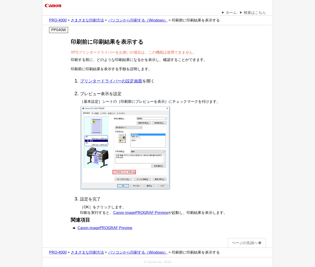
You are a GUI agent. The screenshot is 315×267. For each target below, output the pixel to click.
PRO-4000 (58, 20)
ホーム (231, 13)
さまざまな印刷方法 (87, 20)
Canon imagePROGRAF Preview (104, 228)
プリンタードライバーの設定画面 (111, 81)
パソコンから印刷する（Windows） (138, 20)
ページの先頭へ (245, 243)
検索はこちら (255, 13)
